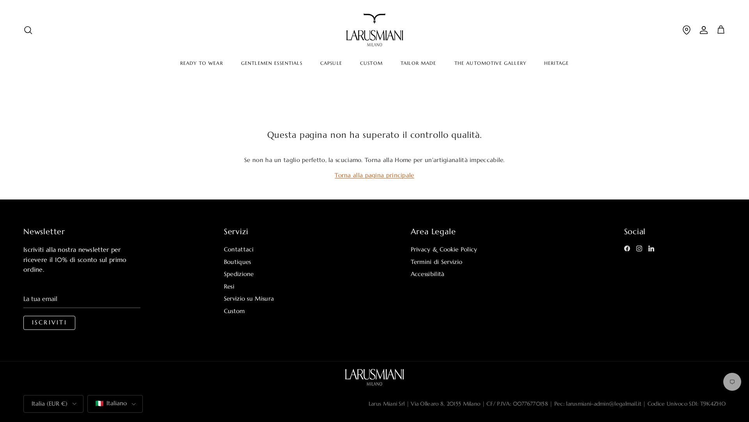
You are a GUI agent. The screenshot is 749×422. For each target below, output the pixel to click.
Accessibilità (428, 274)
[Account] (703, 30)
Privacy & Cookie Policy (444, 249)
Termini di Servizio (437, 261)
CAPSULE (331, 63)
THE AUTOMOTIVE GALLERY (490, 63)
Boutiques (237, 261)
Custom (234, 311)
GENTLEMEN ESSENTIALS (271, 63)
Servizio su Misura (249, 298)
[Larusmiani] (374, 29)
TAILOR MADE (419, 63)
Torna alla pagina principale (374, 175)
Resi (229, 286)
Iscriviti (49, 322)
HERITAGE (556, 63)
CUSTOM (371, 63)
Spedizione (239, 274)
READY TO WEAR (201, 63)
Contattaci (239, 249)
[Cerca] (28, 30)
